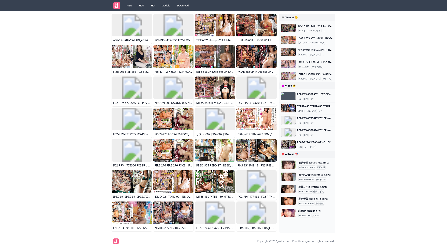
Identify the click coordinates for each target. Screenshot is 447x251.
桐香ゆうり (328, 54)
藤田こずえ (318, 191)
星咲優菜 (319, 203)
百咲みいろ (314, 54)
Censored (311, 111)
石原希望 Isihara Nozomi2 (313, 162)
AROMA (303, 54)
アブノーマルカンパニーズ (311, 42)
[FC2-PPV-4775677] (288, 120)
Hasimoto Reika (306, 179)
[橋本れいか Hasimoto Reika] (288, 177)
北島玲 (315, 215)
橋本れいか (321, 179)
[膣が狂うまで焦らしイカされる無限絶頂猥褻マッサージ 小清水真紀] (288, 64)
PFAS (312, 147)
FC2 (299, 99)
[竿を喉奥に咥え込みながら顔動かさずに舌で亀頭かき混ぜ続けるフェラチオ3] (288, 52)
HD (153, 5)
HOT (141, 5)
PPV (306, 99)
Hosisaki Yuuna (306, 203)
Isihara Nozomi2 (307, 167)
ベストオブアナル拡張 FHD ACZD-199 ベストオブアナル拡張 (332, 37)
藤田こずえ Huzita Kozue (312, 186)
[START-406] (288, 108)
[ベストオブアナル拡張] (288, 40)
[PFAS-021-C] (288, 144)
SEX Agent (304, 66)
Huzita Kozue (305, 191)
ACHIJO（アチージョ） (310, 30)
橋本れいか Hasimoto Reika (314, 174)
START (301, 111)
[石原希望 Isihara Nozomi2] (288, 165)
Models (166, 5)
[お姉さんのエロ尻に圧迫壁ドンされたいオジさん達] (288, 76)
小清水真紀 (317, 66)
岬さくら (327, 78)
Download (183, 5)
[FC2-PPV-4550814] (288, 132)
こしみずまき (331, 66)
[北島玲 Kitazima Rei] (288, 213)
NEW (129, 5)
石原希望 (321, 167)
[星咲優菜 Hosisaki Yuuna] (288, 201)
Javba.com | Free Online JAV (294, 241)
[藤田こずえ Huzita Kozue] (288, 189)
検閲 (300, 147)
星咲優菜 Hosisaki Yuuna (313, 198)
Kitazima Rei (305, 215)
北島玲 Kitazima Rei (309, 210)
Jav (312, 99)
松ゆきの (331, 42)
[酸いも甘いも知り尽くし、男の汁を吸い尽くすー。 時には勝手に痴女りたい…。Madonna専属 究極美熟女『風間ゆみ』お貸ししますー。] (288, 28)
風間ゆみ (328, 30)
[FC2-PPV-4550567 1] (288, 96)
